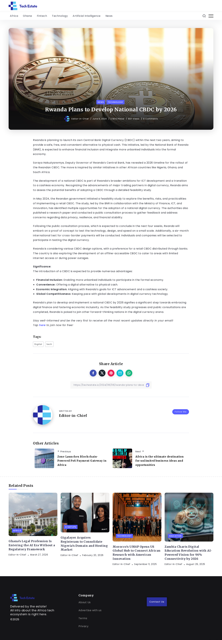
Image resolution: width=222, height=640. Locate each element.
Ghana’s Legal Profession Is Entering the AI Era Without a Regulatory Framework (32, 545)
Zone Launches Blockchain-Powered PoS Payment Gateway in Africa (81, 460)
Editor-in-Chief (80, 118)
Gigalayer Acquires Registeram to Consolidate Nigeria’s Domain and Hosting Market (84, 543)
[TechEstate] (22, 597)
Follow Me (181, 411)
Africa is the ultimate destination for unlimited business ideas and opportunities (159, 460)
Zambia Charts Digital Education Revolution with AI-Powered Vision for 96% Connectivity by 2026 (188, 553)
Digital (38, 344)
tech (49, 344)
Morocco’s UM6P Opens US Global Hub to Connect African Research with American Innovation (137, 553)
